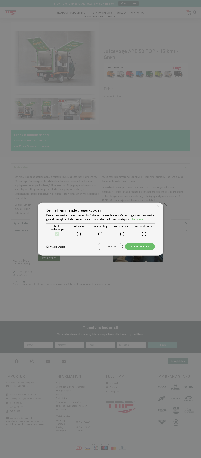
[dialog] (100, 229)
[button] (55, 246)
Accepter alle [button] (140, 246)
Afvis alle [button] (110, 246)
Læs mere (137, 219)
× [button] (158, 206)
